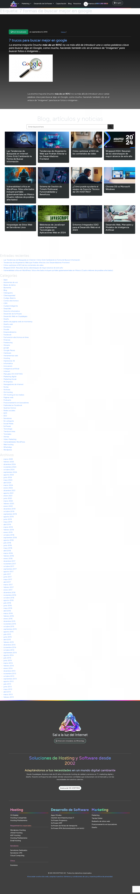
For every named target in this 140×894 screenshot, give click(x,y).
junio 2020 (8, 498)
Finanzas (7, 340)
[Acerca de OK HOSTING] (70, 791)
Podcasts (7, 400)
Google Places (9, 350)
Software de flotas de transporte (64, 826)
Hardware (7, 353)
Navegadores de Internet (13, 384)
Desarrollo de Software (43, 4)
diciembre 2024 (10, 464)
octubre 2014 (9, 650)
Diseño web (8, 324)
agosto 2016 (9, 600)
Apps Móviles (56, 815)
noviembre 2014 (10, 647)
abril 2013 (7, 692)
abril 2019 (7, 524)
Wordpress (8, 450)
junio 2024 (8, 477)
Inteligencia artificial (11, 369)
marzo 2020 (8, 501)
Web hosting (8, 444)
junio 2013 (8, 687)
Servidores (8, 418)
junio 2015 (8, 637)
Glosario (7, 345)
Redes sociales (9, 410)
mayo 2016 (8, 608)
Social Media (8, 424)
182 (23, 242)
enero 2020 (8, 506)
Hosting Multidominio (18, 820)
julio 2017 (7, 574)
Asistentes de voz (11, 282)
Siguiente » (33, 242)
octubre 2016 (9, 598)
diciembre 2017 (9, 561)
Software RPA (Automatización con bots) (67, 828)
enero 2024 (8, 488)
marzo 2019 (8, 527)
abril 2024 (7, 483)
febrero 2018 (9, 556)
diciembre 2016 (9, 592)
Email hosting (15, 841)
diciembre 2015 (9, 621)
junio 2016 (8, 605)
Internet (7, 371)
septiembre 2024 (10, 472)
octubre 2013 (9, 676)
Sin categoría (9, 421)
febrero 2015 (9, 642)
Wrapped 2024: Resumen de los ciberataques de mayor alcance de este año (33, 268)
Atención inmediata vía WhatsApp (70, 741)
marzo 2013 (8, 694)
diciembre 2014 (10, 645)
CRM (5, 303)
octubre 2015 (9, 626)
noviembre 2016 (10, 595)
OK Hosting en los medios (14, 395)
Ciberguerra (8, 293)
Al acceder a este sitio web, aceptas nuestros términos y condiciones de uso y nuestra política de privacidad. (70, 876)
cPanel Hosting (16, 833)
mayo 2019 (8, 522)
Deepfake (7, 308)
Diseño (6, 319)
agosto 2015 (8, 632)
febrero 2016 (9, 616)
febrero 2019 (9, 530)
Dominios (7, 327)
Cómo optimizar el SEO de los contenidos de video (24, 265)
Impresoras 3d (9, 361)
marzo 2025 (8, 459)
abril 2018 (7, 551)
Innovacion (8, 366)
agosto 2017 (8, 572)
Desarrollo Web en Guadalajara (15, 316)
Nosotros (77, 4)
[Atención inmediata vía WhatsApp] (70, 743)
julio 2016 (7, 603)
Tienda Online (97, 818)
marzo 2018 (8, 553)
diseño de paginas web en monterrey (18, 322)
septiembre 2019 (10, 514)
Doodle (6, 329)
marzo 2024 (8, 485)
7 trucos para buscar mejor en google (38, 40)
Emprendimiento (10, 332)
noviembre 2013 (10, 673)
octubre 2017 (9, 566)
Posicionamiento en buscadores (16, 403)
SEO (5, 416)
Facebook (7, 335)
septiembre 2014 (10, 653)
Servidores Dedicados (18, 850)
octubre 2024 (9, 470)
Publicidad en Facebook (13, 405)
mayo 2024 (8, 480)
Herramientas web (11, 356)
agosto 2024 (9, 475)
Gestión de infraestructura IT (62, 818)
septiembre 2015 (10, 629)
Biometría (7, 288)
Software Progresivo (59, 820)
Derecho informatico (12, 311)
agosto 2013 (8, 681)
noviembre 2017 (10, 564)
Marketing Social (10, 379)
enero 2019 (8, 532)
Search (111, 126)
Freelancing (8, 342)
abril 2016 (7, 611)
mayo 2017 (8, 579)
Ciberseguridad (9, 295)
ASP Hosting (15, 835)
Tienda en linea (9, 431)
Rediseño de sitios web (101, 821)
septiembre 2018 (10, 538)
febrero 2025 (9, 462)
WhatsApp (8, 447)
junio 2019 (8, 519)
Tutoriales (7, 434)
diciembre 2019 (9, 509)
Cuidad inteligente (11, 306)
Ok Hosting (8, 392)
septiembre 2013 (10, 679)
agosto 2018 (9, 540)
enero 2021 (8, 496)
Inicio (63, 32)
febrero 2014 (9, 666)
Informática (8, 363)
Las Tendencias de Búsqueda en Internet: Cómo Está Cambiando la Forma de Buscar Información (42, 260)
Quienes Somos (10, 408)
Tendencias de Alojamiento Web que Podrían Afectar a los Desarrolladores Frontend (36, 262)
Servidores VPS (16, 853)
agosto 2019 (9, 517)
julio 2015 (7, 634)
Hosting (14, 4)
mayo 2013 (8, 689)
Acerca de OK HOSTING (70, 788)
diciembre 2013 (9, 671)
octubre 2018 (9, 535)
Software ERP (56, 823)
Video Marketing (10, 439)
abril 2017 (7, 582)
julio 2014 (7, 658)
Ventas (6, 437)
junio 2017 (8, 577)
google (6, 348)
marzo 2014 (8, 663)
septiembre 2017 (10, 569)
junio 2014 (8, 660)
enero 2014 (8, 668)
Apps (6, 280)
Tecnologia (8, 429)
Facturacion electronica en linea (16, 337)
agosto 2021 (8, 493)
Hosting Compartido (18, 818)
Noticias (7, 390)
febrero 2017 (9, 587)
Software (7, 426)
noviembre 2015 (10, 624)
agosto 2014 (9, 655)
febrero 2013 (9, 697)
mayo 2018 (8, 548)
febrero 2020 (9, 504)
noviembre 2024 (10, 467)
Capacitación (61, 4)
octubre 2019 (9, 511)
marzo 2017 (8, 585)
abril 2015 (7, 639)
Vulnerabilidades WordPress (14, 442)
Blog (70, 4)
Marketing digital (10, 376)
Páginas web (8, 397)
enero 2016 (8, 619)
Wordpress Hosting (18, 830)
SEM (5, 413)
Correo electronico (11, 301)
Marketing (26, 4)
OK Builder (14, 815)
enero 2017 (8, 590)
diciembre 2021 (9, 490)
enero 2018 (8, 558)
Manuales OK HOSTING (13, 374)
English (119, 3)
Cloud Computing (17, 855)
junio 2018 (8, 545)
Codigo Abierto (10, 298)
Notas (6, 387)
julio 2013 (7, 684)
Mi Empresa (8, 382)
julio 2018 (7, 543)
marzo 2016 (8, 613)
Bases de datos (10, 285)
